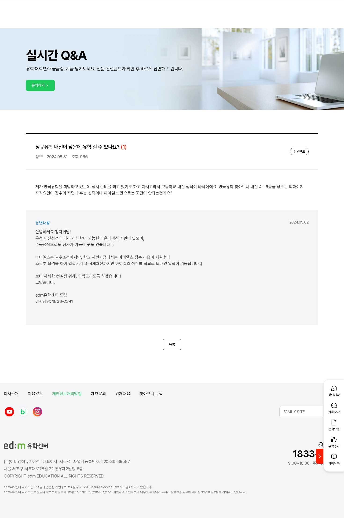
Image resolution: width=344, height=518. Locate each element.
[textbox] (310, 411)
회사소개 (11, 393)
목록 (172, 344)
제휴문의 (98, 393)
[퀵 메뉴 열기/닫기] (319, 456)
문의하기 (38, 85)
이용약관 (35, 393)
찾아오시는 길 (151, 393)
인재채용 (122, 393)
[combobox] (309, 411)
